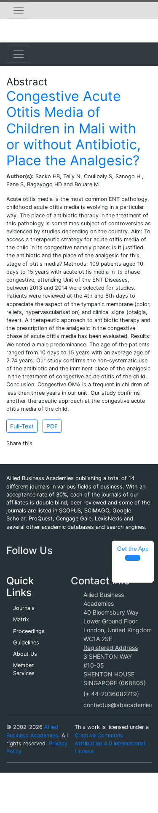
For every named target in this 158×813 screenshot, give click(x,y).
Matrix (21, 619)
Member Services (24, 669)
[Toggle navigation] (18, 10)
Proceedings (29, 631)
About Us (25, 654)
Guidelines (26, 642)
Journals (24, 608)
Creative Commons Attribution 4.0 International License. (110, 743)
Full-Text (22, 426)
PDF (52, 426)
